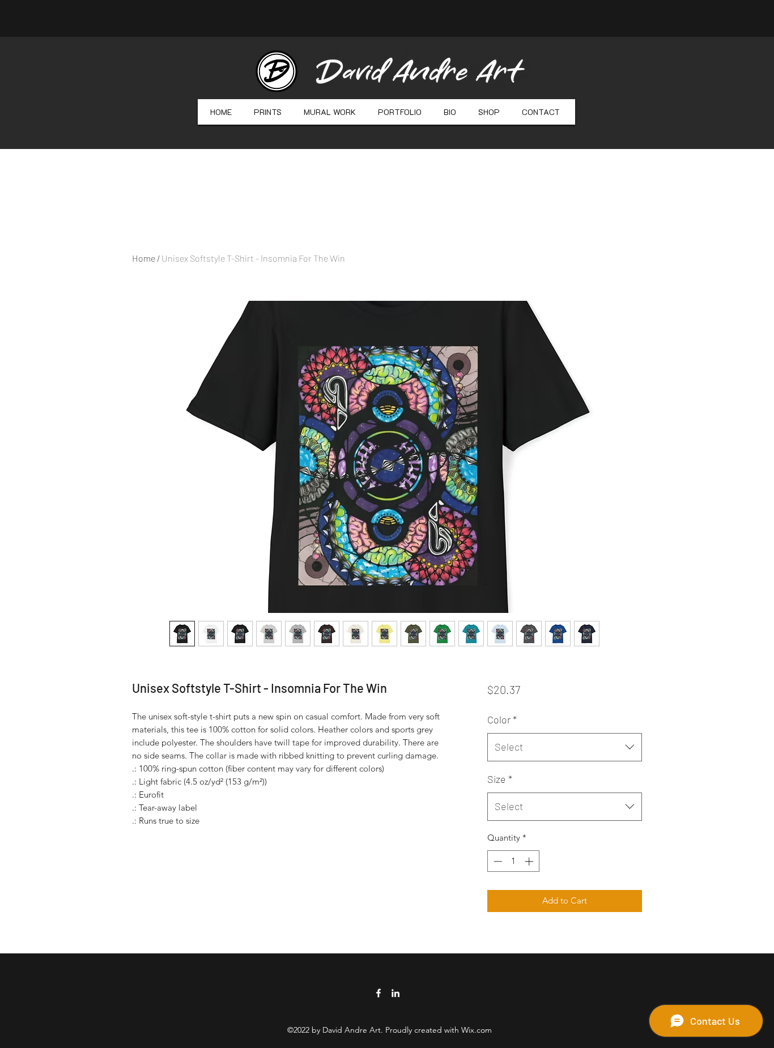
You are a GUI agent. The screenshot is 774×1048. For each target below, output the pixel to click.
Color (502, 719)
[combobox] (564, 747)
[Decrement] (496, 861)
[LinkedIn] (395, 993)
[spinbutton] (513, 861)
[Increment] (530, 861)
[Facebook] (378, 993)
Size (499, 779)
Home (143, 258)
